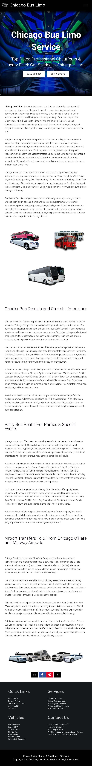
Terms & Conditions (16, 704)
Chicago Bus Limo (27, 5)
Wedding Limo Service (57, 704)
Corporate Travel (55, 699)
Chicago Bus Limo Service (58, 725)
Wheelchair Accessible (17, 739)
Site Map (12, 708)
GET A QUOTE (58, 74)
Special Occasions (55, 708)
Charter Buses (14, 737)
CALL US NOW (34, 74)
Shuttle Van (13, 732)
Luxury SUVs (13, 727)
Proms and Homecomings (59, 706)
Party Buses (13, 734)
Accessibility (13, 706)
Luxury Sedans (14, 725)
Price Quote (13, 699)
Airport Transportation (57, 701)
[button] (34, 674)
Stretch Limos (14, 730)
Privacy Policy (14, 701)
